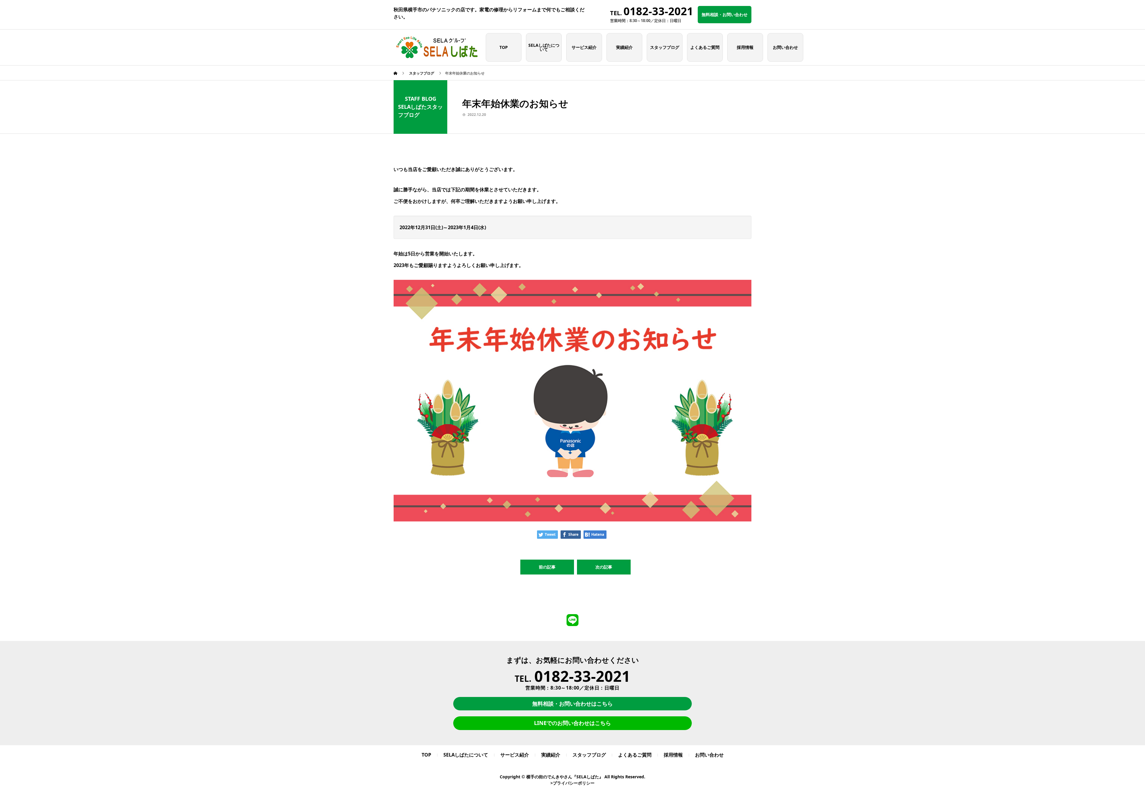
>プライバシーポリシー (572, 783)
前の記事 (547, 567)
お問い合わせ (785, 47)
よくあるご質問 (705, 47)
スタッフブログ (664, 47)
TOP (503, 47)
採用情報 (745, 47)
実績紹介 (624, 47)
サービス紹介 (584, 47)
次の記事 (603, 567)
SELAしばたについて (543, 47)
